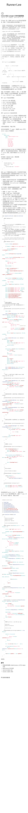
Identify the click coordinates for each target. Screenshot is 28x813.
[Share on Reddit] (9, 677)
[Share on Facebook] (6, 677)
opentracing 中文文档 (8, 668)
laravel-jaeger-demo (8, 671)
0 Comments (11, 17)
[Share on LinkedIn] (4, 677)
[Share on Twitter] (3, 677)
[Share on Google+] (7, 677)
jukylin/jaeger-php (8, 670)
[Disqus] (14, 699)
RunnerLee (14, 4)
